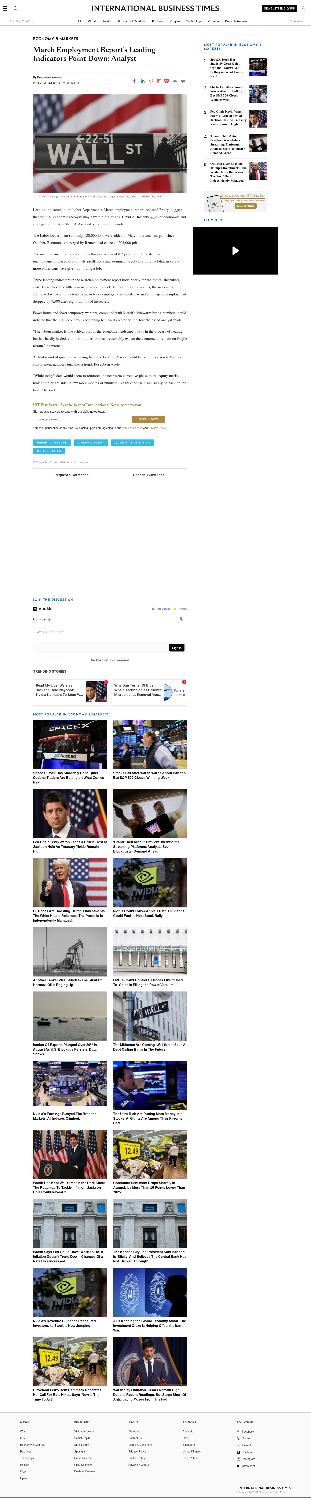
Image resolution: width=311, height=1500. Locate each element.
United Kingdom (192, 1451)
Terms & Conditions (140, 1444)
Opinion (213, 21)
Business (158, 21)
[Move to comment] (183, 81)
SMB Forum (81, 1444)
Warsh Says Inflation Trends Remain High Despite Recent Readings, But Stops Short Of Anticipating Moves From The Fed (149, 1394)
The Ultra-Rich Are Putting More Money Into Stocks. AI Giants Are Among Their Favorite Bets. (148, 1118)
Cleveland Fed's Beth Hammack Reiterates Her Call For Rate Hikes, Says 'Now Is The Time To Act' (67, 1394)
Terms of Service (131, 428)
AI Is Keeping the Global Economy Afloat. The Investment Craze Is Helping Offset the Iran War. (149, 1325)
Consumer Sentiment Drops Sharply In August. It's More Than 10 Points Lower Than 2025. (149, 1187)
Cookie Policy (136, 1458)
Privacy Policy (157, 428)
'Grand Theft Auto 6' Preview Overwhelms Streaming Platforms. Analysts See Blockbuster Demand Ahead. (146, 846)
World (92, 21)
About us (133, 1431)
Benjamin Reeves (49, 77)
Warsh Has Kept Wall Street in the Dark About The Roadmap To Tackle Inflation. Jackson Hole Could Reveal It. (69, 1187)
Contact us (135, 1438)
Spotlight (79, 1451)
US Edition (295, 21)
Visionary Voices (84, 1431)
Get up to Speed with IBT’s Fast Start (242, 195)
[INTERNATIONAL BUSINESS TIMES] (155, 8)
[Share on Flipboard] (159, 81)
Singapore (189, 1444)
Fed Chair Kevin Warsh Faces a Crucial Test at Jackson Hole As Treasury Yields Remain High (70, 846)
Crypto (175, 21)
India (186, 1438)
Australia (188, 1431)
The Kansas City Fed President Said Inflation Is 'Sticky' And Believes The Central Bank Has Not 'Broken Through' (149, 1256)
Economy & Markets (132, 21)
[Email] (175, 81)
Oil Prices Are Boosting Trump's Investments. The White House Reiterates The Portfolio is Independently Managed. (69, 915)
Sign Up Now (245, 205)
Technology (194, 21)
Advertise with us (139, 1464)
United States (191, 1458)
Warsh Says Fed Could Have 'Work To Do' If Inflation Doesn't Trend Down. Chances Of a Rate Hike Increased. (68, 1256)
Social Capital (82, 1438)
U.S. (79, 21)
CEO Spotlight (83, 1464)
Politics (107, 21)
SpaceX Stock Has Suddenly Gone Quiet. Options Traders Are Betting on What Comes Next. (68, 777)
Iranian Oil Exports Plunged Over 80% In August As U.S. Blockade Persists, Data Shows (65, 1049)
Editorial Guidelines (148, 475)
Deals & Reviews (236, 21)
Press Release (83, 1458)
